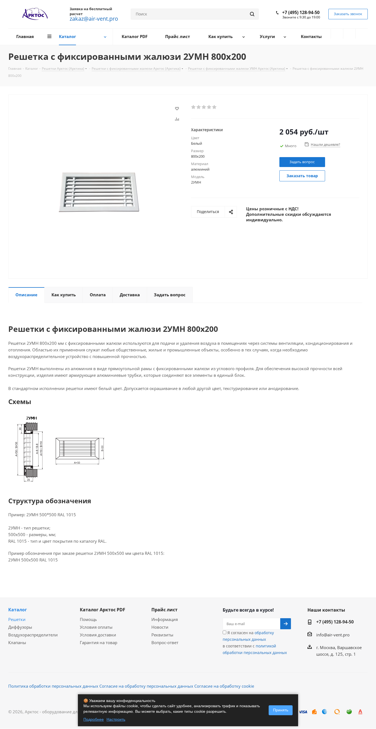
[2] (198, 107)
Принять (280, 710)
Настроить (116, 719)
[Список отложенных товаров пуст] (349, 34)
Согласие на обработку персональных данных (146, 686)
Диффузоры (20, 627)
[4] (209, 107)
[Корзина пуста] (362, 34)
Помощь (88, 619)
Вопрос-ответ (164, 642)
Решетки (17, 619)
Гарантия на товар (98, 642)
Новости (159, 627)
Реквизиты (162, 634)
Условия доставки (98, 634)
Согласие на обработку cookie (224, 686)
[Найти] (252, 14)
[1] (193, 107)
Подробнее (93, 719)
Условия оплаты (96, 627)
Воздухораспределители (33, 634)
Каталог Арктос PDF (102, 610)
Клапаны (17, 642)
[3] (204, 107)
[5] (214, 107)
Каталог (17, 610)
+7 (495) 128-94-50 (301, 12)
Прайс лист (164, 610)
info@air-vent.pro (333, 634)
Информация (164, 619)
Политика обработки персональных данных (53, 686)
